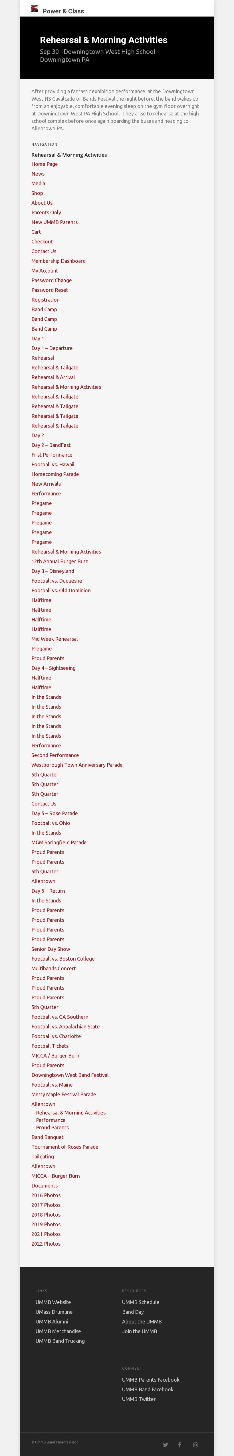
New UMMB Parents (54, 222)
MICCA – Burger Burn (55, 1176)
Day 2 (37, 435)
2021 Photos (45, 1234)
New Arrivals (46, 484)
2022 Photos (45, 1243)
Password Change (51, 280)
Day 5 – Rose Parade (54, 813)
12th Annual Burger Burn (59, 561)
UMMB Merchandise (58, 1331)
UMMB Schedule (141, 1302)
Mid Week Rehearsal (54, 639)
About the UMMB (142, 1321)
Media (38, 183)
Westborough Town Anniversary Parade (77, 765)
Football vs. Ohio (50, 823)
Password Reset (49, 290)
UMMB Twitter (139, 1399)
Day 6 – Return (48, 891)
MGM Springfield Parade (59, 842)
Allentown (43, 881)
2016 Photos (45, 1195)
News (38, 173)
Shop (37, 193)
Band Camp (44, 309)
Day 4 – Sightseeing (53, 668)
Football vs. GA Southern (59, 1017)
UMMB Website (53, 1302)
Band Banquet (47, 1137)
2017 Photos (45, 1205)
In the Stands (46, 697)
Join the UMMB (139, 1331)
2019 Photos (45, 1224)
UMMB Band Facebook (148, 1389)
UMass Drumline (54, 1312)
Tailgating (42, 1156)
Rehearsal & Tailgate (54, 367)
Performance (46, 493)
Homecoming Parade (55, 474)
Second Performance (55, 755)
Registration (45, 299)
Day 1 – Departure (52, 348)
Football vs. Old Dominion (61, 590)
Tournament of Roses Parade (64, 1147)
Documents (44, 1185)
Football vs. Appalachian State (65, 1026)
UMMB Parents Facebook (150, 1379)
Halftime (41, 600)
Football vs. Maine (52, 1084)
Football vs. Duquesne (56, 580)
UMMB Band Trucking (60, 1341)
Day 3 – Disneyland (52, 571)
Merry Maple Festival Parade (63, 1094)
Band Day (133, 1312)
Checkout (42, 241)
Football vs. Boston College (63, 958)
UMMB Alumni (52, 1321)
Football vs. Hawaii (52, 464)
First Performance (51, 454)
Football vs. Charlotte (56, 1036)
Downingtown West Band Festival (70, 1075)
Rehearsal (42, 358)
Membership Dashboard (58, 261)
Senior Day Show (50, 949)
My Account (44, 270)
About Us (42, 203)
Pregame (41, 503)
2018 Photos (45, 1214)
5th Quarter (44, 774)
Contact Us (43, 251)
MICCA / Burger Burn (55, 1055)
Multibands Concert (53, 968)
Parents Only (46, 212)
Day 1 (37, 338)
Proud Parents (47, 658)
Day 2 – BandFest (51, 445)
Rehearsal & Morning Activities (66, 387)
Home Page (44, 164)
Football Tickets (49, 1046)
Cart (36, 232)
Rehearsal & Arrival (53, 377)
